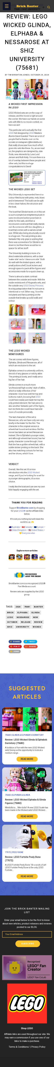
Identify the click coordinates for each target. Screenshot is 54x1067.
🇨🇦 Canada (27, 527)
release (26, 622)
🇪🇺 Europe (38, 527)
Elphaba (22, 612)
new (35, 617)
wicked (37, 626)
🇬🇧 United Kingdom (17, 530)
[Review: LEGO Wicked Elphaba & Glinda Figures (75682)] (27, 790)
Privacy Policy (38, 1047)
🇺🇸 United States (36, 530)
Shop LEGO (27, 1028)
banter (38, 606)
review (38, 622)
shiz (9, 626)
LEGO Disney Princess (33, 285)
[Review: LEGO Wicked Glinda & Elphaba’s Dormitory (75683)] (27, 730)
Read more (27, 759)
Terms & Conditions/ (19, 1047)
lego (10, 617)
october (12, 622)
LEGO (11, 133)
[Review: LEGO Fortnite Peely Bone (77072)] (27, 847)
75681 (27, 606)
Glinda (35, 612)
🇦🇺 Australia (14, 527)
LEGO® (22, 510)
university (22, 626)
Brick (10, 612)
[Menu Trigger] (7, 6)
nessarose (23, 617)
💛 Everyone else (27, 533)
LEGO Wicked (33, 472)
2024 (18, 606)
